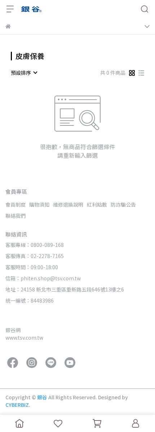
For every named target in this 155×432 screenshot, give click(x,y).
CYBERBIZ (17, 404)
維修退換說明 (68, 204)
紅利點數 (97, 204)
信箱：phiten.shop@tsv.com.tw (43, 278)
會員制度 (15, 204)
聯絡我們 (15, 215)
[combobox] (24, 72)
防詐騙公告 (123, 204)
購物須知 (39, 204)
